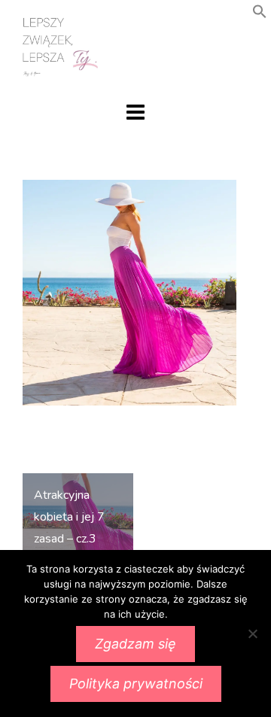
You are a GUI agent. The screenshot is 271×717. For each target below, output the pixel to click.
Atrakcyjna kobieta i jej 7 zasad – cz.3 (69, 517)
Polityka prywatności (135, 683)
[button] (259, 15)
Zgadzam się (135, 644)
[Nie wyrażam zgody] (252, 633)
